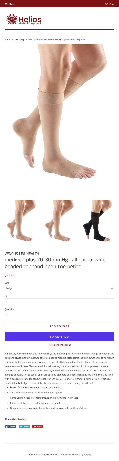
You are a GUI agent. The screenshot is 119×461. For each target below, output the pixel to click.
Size (7, 295)
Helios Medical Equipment (58, 454)
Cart (111, 4)
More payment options (59, 344)
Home (7, 39)
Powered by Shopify (81, 454)
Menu (11, 4)
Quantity (9, 309)
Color (7, 282)
